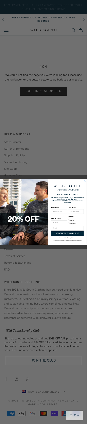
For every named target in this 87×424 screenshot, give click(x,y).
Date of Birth (55, 219)
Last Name (72, 207)
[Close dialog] (85, 181)
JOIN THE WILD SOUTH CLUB (67, 233)
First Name (55, 207)
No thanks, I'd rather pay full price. (67, 237)
